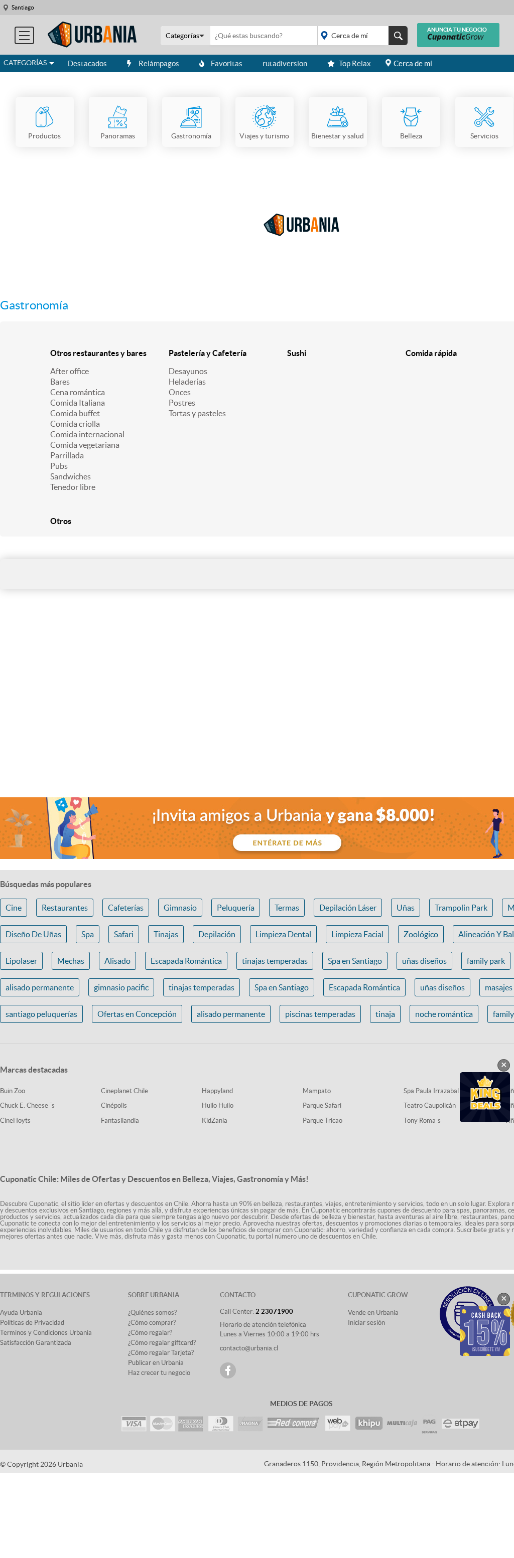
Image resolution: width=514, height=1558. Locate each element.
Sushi (296, 353)
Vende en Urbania (373, 1312)
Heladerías (187, 381)
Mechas (70, 960)
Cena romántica (77, 392)
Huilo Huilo (217, 1105)
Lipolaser (21, 960)
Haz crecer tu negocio (159, 1372)
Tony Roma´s (422, 1120)
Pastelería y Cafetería (207, 353)
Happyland (217, 1091)
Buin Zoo (12, 1091)
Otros (60, 521)
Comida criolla (75, 423)
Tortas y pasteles (197, 413)
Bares (60, 381)
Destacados (87, 63)
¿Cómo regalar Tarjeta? (161, 1352)
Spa (87, 934)
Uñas (406, 907)
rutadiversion (285, 63)
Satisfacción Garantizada (35, 1342)
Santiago (23, 7)
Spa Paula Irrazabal (431, 1091)
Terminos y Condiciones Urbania (46, 1332)
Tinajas (166, 934)
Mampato (317, 1091)
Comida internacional (87, 434)
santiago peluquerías (41, 1013)
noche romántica (444, 1013)
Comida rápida (431, 353)
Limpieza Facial (357, 934)
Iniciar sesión (366, 1322)
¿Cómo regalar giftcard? (162, 1342)
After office (69, 371)
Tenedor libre (72, 486)
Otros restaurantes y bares (98, 353)
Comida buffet (75, 413)
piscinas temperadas (320, 1013)
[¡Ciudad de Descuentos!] (92, 35)
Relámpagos (159, 63)
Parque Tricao (322, 1120)
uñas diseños (424, 960)
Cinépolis (114, 1105)
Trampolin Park (461, 907)
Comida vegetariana (84, 444)
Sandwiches (70, 476)
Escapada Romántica (186, 960)
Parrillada (67, 455)
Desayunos (188, 371)
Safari (124, 934)
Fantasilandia (120, 1120)
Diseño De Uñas (33, 934)
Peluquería (235, 907)
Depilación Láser (347, 907)
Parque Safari (322, 1105)
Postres (182, 402)
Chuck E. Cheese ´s (27, 1105)
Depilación (216, 934)
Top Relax (355, 63)
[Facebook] (228, 1370)
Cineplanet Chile (124, 1091)
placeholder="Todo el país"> (360, 35)
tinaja (385, 1013)
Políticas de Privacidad (32, 1322)
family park (486, 960)
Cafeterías (126, 907)
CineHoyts (15, 1120)
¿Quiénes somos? (152, 1312)
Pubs (59, 465)
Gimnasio (180, 907)
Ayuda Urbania (21, 1312)
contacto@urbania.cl (249, 1348)
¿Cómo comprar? (152, 1322)
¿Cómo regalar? (150, 1332)
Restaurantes (65, 907)
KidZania (214, 1120)
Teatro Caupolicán (430, 1105)
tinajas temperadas (275, 960)
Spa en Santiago (355, 960)
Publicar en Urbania (156, 1362)
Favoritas (226, 63)
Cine (14, 907)
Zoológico (421, 934)
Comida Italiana (77, 402)
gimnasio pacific (121, 987)
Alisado (117, 960)
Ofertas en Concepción (137, 1013)
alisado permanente (40, 987)
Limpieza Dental (283, 934)
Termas (287, 907)
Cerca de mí (413, 63)
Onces (180, 392)
